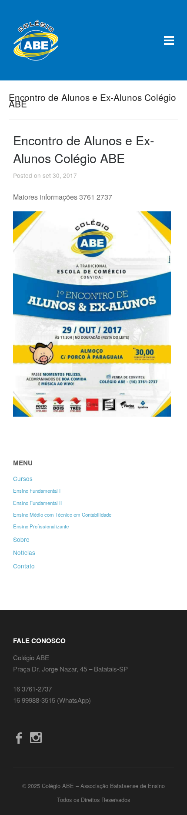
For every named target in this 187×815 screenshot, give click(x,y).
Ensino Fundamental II (37, 502)
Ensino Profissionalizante (41, 526)
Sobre (21, 539)
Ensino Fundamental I (36, 490)
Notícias (24, 552)
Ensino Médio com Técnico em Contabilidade (62, 514)
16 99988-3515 (35, 700)
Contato (24, 565)
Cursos (23, 478)
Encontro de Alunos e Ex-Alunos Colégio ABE (83, 149)
